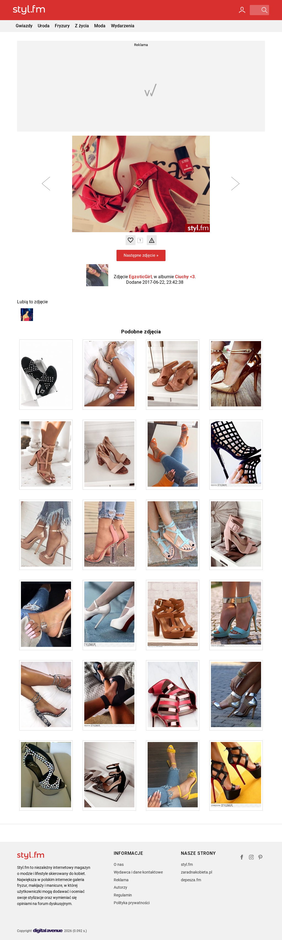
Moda (99, 25)
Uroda (44, 25)
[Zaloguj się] (242, 10)
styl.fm (187, 864)
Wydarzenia (122, 25)
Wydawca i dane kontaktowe (138, 872)
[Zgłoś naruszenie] (152, 240)
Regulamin (123, 895)
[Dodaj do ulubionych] (130, 240)
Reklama (121, 880)
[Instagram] (251, 858)
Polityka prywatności (132, 903)
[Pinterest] (260, 858)
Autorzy (120, 887)
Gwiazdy (24, 25)
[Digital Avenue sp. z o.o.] (48, 931)
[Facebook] (241, 858)
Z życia (82, 25)
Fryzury (62, 25)
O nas (119, 864)
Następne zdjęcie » (141, 255)
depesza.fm (191, 880)
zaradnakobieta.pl (196, 872)
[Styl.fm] (35, 10)
